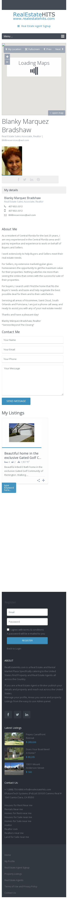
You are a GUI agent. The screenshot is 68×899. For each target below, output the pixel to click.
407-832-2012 (16, 206)
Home (8, 855)
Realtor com (11, 829)
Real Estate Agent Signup (17, 867)
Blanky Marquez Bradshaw (30, 161)
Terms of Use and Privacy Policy (21, 886)
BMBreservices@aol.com (15, 140)
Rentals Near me (14, 809)
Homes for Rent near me (18, 813)
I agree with (27, 629)
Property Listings (13, 873)
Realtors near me (14, 833)
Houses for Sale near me (18, 817)
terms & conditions (33, 629)
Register (27, 640)
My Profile (10, 861)
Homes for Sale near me (18, 821)
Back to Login (14, 648)
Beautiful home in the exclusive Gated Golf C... (22, 455)
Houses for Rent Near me (18, 805)
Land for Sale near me (17, 837)
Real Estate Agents (14, 880)
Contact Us (10, 892)
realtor (8, 825)
